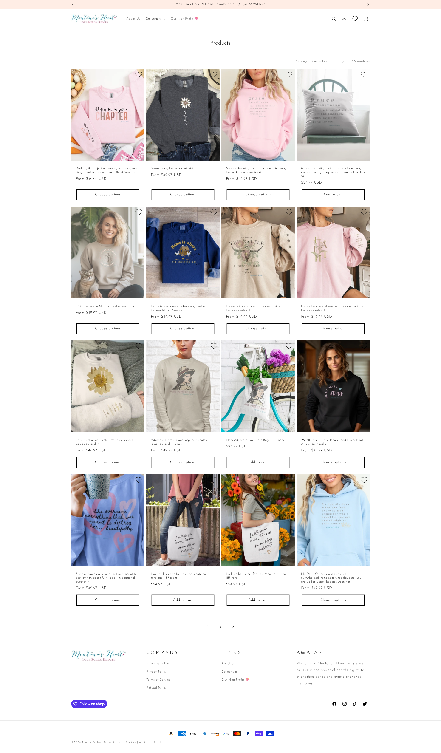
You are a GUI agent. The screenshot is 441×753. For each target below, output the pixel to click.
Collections (229, 672)
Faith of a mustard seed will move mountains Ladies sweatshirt (332, 308)
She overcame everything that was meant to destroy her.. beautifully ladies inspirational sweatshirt (106, 577)
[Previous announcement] (73, 4)
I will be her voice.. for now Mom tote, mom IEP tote (256, 575)
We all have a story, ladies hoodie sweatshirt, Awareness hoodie (332, 442)
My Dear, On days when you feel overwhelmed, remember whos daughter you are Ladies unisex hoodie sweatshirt (331, 577)
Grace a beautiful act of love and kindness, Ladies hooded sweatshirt (256, 170)
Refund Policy (156, 688)
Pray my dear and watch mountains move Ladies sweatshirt (104, 442)
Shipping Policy (157, 663)
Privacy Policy (156, 672)
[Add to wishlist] (138, 74)
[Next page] (233, 627)
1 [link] (208, 626)
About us (228, 663)
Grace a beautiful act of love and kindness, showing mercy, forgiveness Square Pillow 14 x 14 (333, 172)
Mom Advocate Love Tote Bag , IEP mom (255, 440)
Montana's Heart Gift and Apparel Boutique (109, 742)
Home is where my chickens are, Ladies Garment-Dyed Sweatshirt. (178, 308)
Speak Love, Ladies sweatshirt (172, 168)
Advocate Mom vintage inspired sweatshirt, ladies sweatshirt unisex (181, 442)
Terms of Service (158, 680)
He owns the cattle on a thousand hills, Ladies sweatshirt (253, 308)
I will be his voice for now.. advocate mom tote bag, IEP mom (180, 575)
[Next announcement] (368, 4)
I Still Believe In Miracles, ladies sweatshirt (106, 306)
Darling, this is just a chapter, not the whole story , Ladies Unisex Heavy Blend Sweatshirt (107, 170)
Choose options (108, 194)
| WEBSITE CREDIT (149, 742)
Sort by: (301, 61)
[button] (155, 19)
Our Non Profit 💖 (235, 680)
